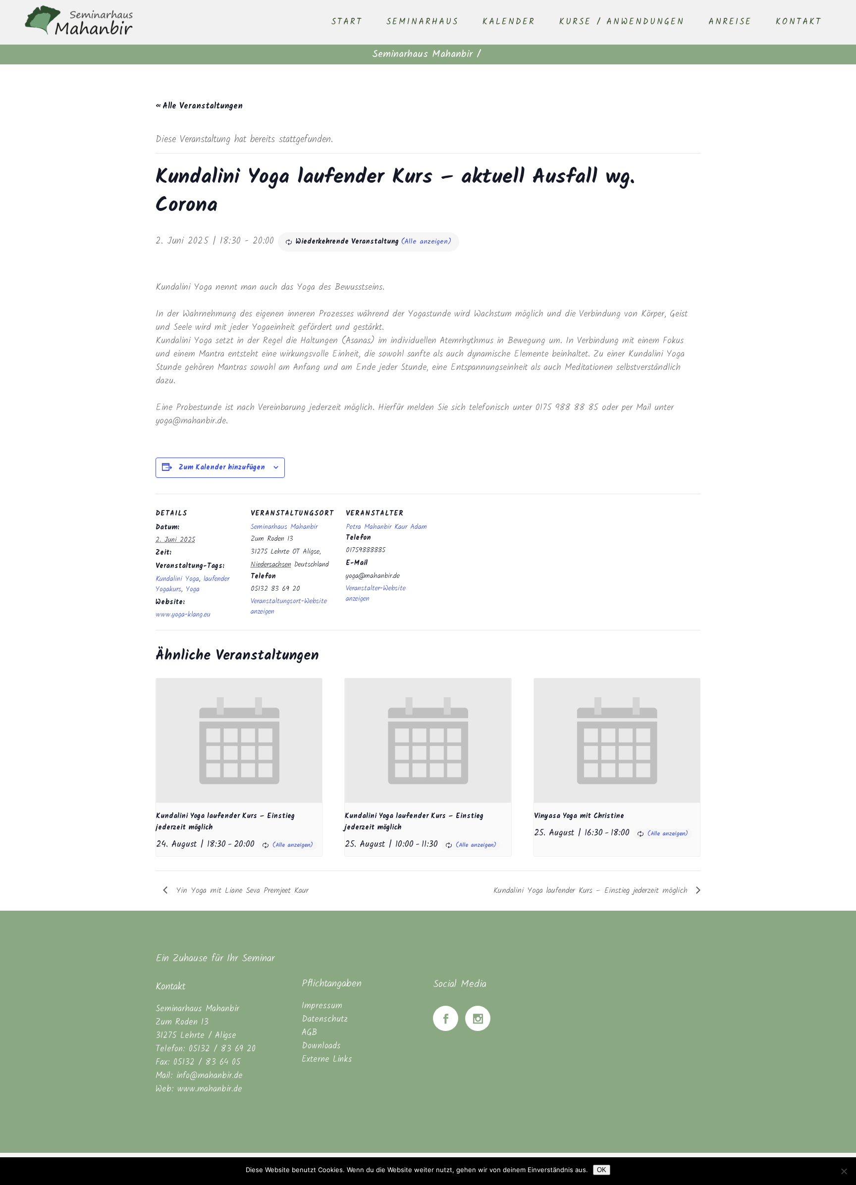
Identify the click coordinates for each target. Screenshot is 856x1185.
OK (601, 1170)
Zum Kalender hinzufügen (222, 467)
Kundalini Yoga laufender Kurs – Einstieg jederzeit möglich (592, 890)
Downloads (321, 1046)
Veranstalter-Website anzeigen (376, 593)
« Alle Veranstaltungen (199, 106)
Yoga (193, 589)
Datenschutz (325, 1019)
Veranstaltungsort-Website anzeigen (289, 606)
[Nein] (844, 1171)
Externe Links (327, 1059)
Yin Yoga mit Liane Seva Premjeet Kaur (240, 890)
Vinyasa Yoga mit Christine (579, 816)
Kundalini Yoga (177, 578)
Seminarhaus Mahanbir (422, 54)
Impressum (322, 1006)
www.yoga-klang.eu (183, 614)
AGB (309, 1032)
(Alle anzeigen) (426, 241)
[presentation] (239, 740)
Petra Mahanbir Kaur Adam (386, 526)
